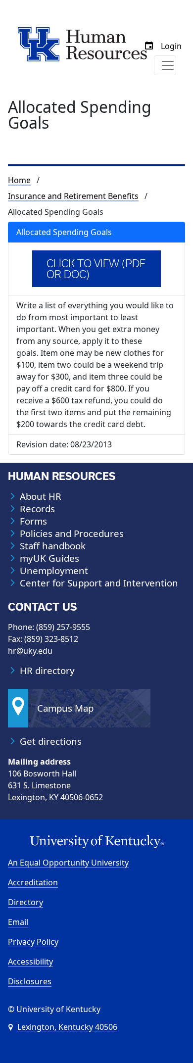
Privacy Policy (33, 941)
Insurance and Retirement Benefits (73, 196)
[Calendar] (149, 46)
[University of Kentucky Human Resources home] (82, 43)
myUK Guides (49, 558)
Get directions (51, 741)
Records (37, 509)
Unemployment (54, 571)
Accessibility (30, 961)
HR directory (47, 670)
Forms (33, 521)
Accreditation (33, 882)
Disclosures (29, 981)
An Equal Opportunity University (68, 862)
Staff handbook (53, 546)
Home (19, 180)
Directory (25, 902)
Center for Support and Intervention (99, 583)
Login (171, 46)
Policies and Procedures (72, 533)
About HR (40, 496)
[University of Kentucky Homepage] (96, 842)
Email (18, 922)
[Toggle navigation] (165, 65)
